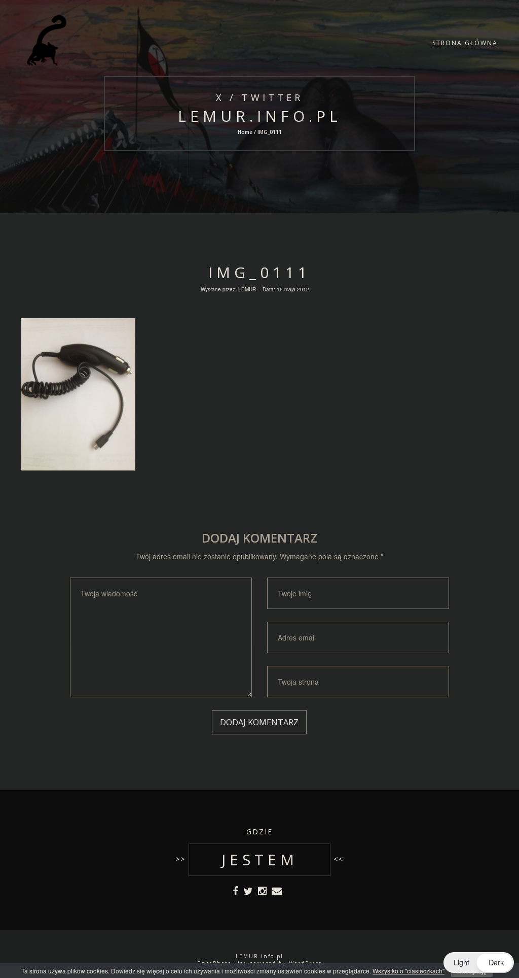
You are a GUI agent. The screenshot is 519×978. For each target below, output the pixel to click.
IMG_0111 (259, 272)
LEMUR (247, 289)
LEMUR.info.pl (259, 116)
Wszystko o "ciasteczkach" (408, 970)
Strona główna (465, 43)
